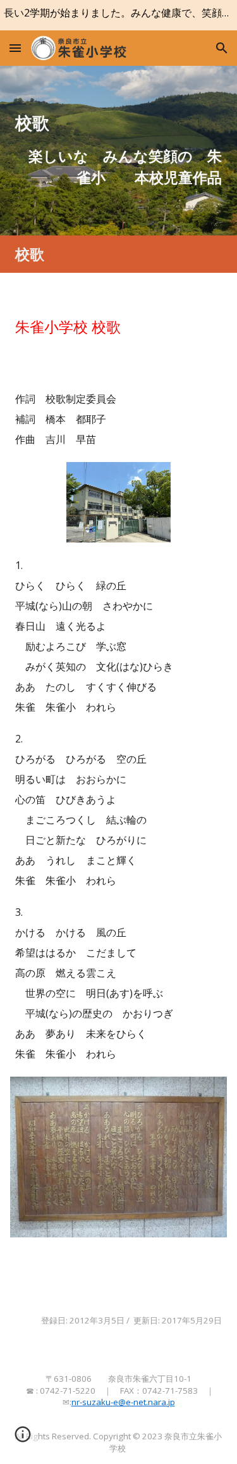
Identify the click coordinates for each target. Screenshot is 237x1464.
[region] (118, 15)
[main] (119, 122)
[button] (15, 47)
